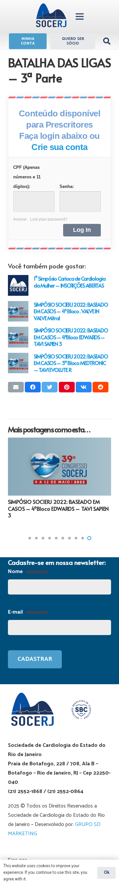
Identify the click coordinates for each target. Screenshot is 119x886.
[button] (29, 538)
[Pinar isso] (67, 387)
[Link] (51, 16)
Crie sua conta (59, 147)
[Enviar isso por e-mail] (16, 387)
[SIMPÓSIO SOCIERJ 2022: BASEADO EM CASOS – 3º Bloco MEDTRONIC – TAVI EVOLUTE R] (18, 363)
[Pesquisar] (107, 41)
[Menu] (79, 16)
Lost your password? (48, 219)
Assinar (20, 219)
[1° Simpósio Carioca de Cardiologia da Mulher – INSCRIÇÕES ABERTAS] (18, 285)
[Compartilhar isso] (33, 387)
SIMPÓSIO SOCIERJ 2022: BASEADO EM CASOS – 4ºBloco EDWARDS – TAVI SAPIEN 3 (71, 336)
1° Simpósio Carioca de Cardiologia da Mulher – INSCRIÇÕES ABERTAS (69, 282)
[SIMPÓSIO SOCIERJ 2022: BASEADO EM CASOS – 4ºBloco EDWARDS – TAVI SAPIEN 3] (18, 337)
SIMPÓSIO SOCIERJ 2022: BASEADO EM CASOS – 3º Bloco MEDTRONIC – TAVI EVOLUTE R (71, 362)
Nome (28, 571)
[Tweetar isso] (50, 387)
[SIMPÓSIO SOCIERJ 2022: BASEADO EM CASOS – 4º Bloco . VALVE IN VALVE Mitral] (18, 311)
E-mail (28, 612)
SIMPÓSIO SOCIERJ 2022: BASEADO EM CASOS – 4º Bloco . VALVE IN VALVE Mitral (71, 311)
